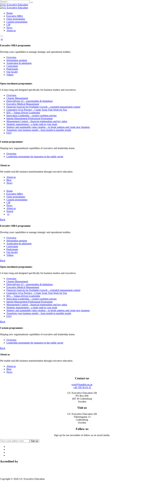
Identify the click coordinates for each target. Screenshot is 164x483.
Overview (11, 57)
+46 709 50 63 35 (82, 387)
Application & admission (19, 63)
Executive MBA (14, 16)
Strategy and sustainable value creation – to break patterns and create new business (48, 127)
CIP (8, 24)
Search (9, 211)
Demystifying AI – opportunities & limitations (29, 101)
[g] (31, 2)
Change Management (17, 98)
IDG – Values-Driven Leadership (23, 112)
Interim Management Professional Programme (29, 118)
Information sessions (16, 60)
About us (11, 30)
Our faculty (12, 71)
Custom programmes (16, 21)
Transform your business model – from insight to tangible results (38, 130)
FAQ (9, 133)
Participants (12, 69)
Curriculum (12, 66)
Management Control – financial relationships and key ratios (36, 121)
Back (2, 219)
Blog (8, 180)
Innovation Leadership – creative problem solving (31, 115)
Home (9, 13)
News (9, 27)
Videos (9, 74)
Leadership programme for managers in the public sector (34, 156)
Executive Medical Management (22, 104)
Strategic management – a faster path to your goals (31, 124)
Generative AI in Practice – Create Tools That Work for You (36, 109)
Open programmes (15, 19)
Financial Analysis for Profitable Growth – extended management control (43, 106)
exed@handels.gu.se (82, 384)
